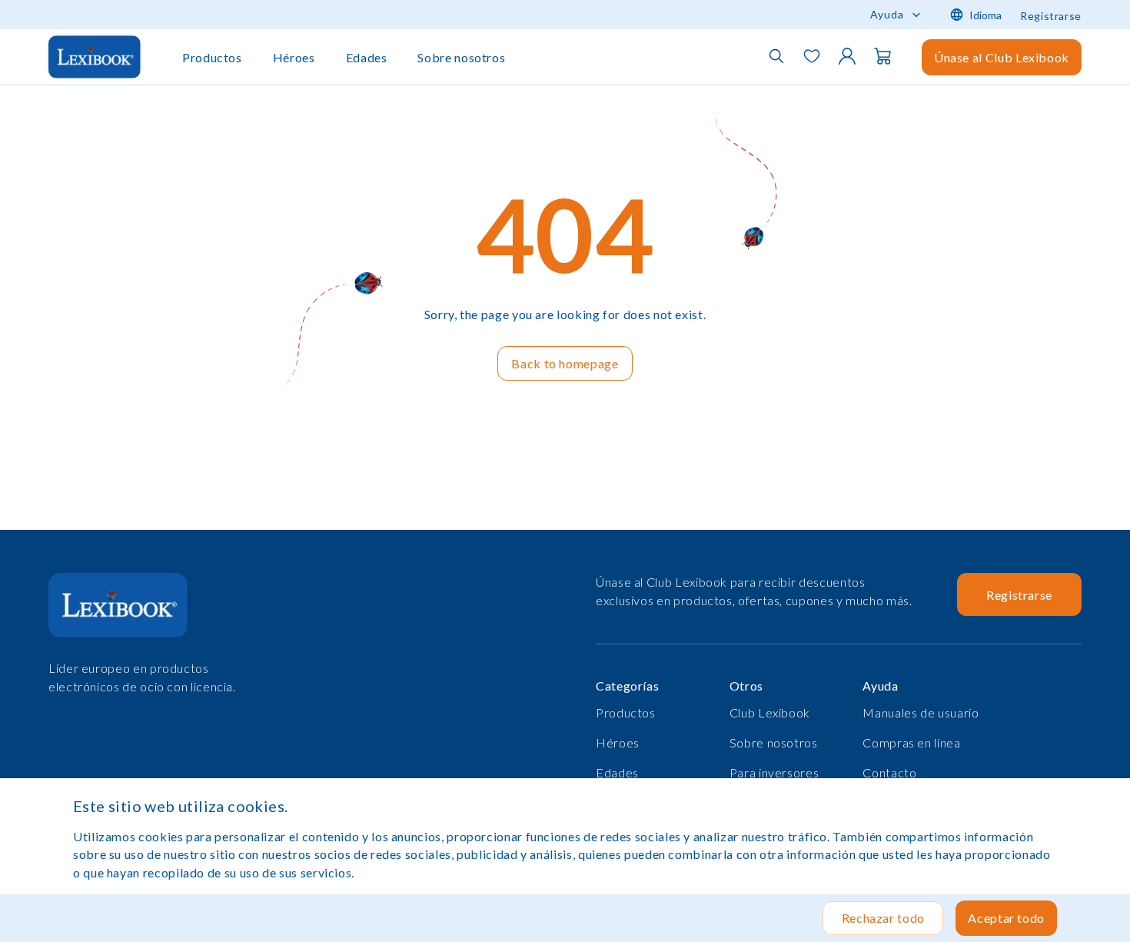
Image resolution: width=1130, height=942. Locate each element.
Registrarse (1051, 15)
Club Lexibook (770, 712)
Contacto (889, 772)
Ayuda (887, 14)
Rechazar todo (883, 917)
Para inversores (774, 772)
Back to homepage (564, 363)
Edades (366, 57)
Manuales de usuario (920, 712)
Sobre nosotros (461, 57)
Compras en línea (911, 742)
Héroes (294, 57)
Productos (212, 57)
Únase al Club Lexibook (1001, 57)
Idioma (985, 15)
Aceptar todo (1006, 917)
